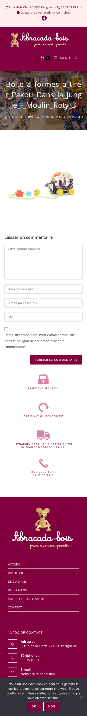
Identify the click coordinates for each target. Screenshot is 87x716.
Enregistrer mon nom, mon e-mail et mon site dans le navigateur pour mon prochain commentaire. (39, 341)
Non (51, 706)
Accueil (14, 564)
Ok (34, 706)
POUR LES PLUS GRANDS (26, 599)
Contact (15, 607)
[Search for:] (74, 58)
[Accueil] (5, 117)
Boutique (16, 573)
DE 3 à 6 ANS (17, 590)
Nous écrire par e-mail (38, 674)
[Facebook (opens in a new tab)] (43, 18)
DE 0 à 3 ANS (17, 581)
